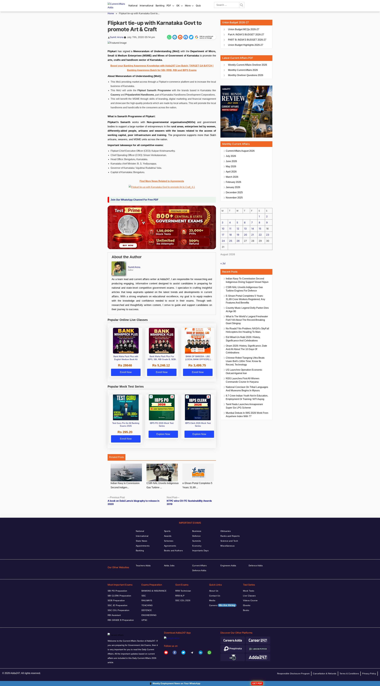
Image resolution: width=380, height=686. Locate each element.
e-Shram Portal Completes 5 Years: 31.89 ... (197, 485)
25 (230, 240)
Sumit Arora (116, 37)
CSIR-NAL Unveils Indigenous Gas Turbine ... (163, 485)
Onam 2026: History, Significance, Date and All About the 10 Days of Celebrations (246, 349)
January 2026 (233, 187)
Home (111, 13)
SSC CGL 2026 (182, 600)
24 (223, 240)
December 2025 (234, 192)
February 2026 (233, 182)
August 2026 (240, 151)
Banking (160, 5)
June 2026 (231, 161)
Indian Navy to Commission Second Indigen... (125, 485)
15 (260, 228)
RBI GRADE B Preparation (121, 620)
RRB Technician (183, 591)
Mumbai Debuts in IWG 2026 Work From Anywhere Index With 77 (247, 415)
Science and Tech (229, 541)
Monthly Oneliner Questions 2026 (245, 75)
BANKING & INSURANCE (153, 591)
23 (267, 234)
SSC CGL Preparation (118, 610)
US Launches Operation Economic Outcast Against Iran (244, 371)
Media (212, 600)
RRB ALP (179, 595)
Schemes (168, 541)
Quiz (198, 5)
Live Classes (249, 595)
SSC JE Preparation (118, 605)
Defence (196, 536)
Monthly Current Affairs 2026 (243, 70)
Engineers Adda (228, 565)
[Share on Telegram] (174, 37)
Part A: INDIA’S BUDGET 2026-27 (246, 34)
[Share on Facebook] (185, 37)
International (146, 5)
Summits (196, 541)
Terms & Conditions (349, 673)
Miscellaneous (227, 546)
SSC (143, 595)
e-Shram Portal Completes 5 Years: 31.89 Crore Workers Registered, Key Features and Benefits (245, 299)
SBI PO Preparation (117, 591)
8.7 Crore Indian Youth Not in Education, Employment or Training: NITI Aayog (247, 397)
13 (245, 228)
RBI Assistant (114, 615)
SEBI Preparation (116, 600)
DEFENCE (146, 610)
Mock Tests (248, 591)
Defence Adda (199, 570)
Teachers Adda (143, 565)
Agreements (170, 546)
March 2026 (232, 177)
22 (260, 234)
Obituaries (225, 531)
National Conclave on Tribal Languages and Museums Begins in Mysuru (247, 389)
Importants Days (200, 550)
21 (252, 234)
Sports (167, 531)
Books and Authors (173, 550)
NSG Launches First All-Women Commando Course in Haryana (242, 380)
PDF (169, 5)
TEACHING (147, 605)
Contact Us (214, 595)
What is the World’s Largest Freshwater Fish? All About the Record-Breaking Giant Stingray (247, 320)
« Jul (222, 263)
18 (230, 234)
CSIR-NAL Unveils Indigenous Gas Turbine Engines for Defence (244, 289)
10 (223, 228)
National (132, 5)
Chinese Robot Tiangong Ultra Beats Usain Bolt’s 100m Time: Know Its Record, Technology (245, 361)
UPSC (144, 620)
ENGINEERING (149, 615)
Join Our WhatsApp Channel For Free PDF (134, 199)
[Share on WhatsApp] (169, 37)
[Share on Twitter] (191, 37)
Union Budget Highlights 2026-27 (245, 45)
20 (245, 234)
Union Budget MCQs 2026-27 (243, 29)
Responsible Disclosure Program (293, 673)
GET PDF (257, 683)
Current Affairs (199, 565)
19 (238, 234)
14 (252, 228)
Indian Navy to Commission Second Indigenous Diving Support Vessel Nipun (247, 280)
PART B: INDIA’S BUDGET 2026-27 (247, 39)
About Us (213, 591)
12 (238, 228)
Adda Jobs (169, 565)
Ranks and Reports (230, 536)
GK (178, 5)
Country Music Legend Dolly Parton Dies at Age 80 (247, 310)
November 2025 (234, 197)
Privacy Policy (369, 673)
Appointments (142, 546)
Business (196, 531)
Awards (167, 536)
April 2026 (231, 171)
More (188, 5)
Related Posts (116, 457)
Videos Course (250, 600)
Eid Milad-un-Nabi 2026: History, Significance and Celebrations (243, 339)
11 (230, 228)
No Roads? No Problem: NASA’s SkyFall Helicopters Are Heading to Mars (247, 330)
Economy (196, 546)
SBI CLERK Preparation (119, 595)
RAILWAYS (146, 600)
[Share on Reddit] (180, 37)
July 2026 (231, 156)
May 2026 (231, 166)
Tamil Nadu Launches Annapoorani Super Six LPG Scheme (244, 406)
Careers (222, 605)
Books (246, 610)
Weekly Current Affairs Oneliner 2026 (247, 65)
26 (238, 240)
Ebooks (246, 605)
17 (223, 234)
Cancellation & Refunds (324, 673)
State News (141, 541)
